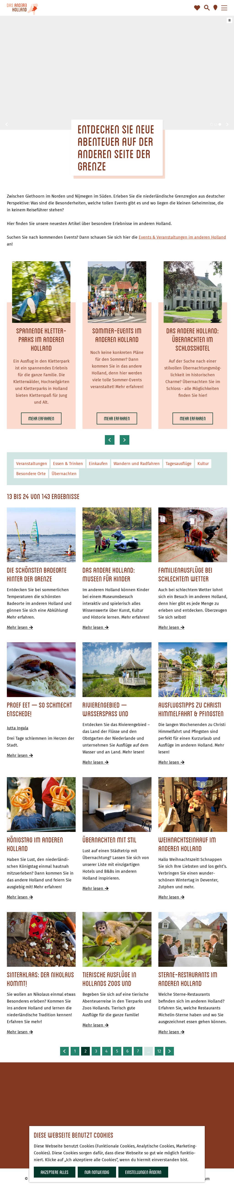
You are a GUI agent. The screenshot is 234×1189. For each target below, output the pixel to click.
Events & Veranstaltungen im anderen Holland (182, 237)
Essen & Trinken (68, 463)
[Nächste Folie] (124, 440)
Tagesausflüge (178, 463)
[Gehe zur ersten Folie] (227, 124)
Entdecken (134, 1098)
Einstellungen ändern (143, 1172)
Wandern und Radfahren (137, 463)
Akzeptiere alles (55, 1172)
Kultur (203, 463)
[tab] (211, 124)
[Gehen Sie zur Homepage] (22, 8)
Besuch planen (138, 1112)
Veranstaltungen (31, 463)
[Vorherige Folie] (6, 124)
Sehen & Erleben (140, 1105)
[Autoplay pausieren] (229, 20)
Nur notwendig (97, 1172)
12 (159, 1052)
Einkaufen (98, 463)
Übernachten (64, 473)
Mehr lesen (19, 627)
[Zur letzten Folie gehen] (109, 440)
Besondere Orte (31, 473)
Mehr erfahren (41, 419)
